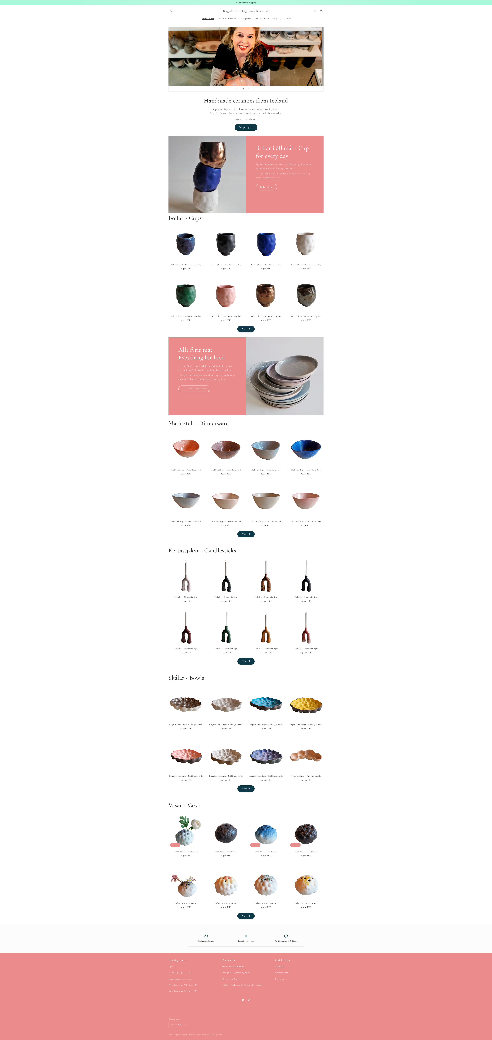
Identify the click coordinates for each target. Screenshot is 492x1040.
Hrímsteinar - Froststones (186, 852)
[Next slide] (249, 88)
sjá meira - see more (246, 68)
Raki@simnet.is (236, 966)
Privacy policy (217, 1034)
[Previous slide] (237, 88)
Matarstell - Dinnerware (194, 388)
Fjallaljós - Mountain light (185, 597)
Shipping (279, 978)
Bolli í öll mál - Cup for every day (226, 265)
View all (246, 329)
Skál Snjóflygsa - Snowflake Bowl (186, 521)
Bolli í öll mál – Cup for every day (186, 265)
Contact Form (282, 972)
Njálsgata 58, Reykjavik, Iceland (246, 985)
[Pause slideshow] (255, 88)
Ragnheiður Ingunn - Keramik (184, 1034)
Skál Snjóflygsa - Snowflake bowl (266, 521)
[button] (171, 11)
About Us (279, 966)
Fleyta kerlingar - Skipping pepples (306, 776)
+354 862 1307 (235, 978)
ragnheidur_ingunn (242, 972)
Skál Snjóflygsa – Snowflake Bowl (186, 470)
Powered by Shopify (202, 1034)
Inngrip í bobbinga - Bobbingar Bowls (186, 724)
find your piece (246, 127)
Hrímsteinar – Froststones (186, 903)
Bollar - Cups (266, 187)
